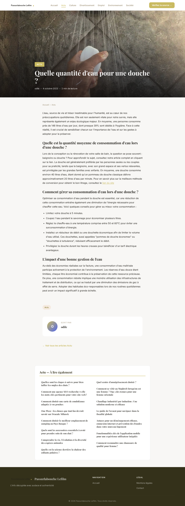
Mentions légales (144, 483)
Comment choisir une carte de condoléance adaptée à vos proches (63, 403)
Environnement (115, 5)
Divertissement (87, 5)
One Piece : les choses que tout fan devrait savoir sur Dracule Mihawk (62, 412)
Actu (63, 5)
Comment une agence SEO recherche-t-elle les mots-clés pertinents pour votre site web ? (64, 393)
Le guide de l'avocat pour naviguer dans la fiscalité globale (118, 412)
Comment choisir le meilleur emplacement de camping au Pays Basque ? (64, 422)
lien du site (108, 182)
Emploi (101, 5)
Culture (72, 5)
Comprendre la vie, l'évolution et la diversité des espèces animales (63, 441)
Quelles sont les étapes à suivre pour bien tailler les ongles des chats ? (62, 384)
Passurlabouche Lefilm (50, 479)
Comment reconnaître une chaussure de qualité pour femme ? (117, 444)
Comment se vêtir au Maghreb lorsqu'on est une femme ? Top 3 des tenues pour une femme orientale (119, 391)
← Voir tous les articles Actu (57, 345)
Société (129, 5)
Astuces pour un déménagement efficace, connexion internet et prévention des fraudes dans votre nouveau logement (119, 423)
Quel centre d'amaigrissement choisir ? (116, 382)
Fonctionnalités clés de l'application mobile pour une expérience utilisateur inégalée (118, 435)
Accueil (54, 5)
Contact (140, 488)
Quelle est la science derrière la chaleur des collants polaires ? (63, 451)
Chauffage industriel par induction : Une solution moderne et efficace (117, 403)
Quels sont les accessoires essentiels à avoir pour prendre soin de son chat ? (63, 432)
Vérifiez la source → (162, 5)
